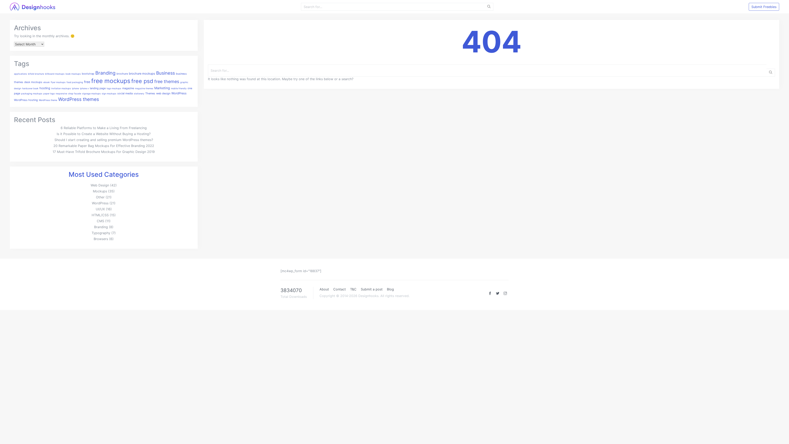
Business (165, 73)
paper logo (49, 93)
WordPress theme (48, 100)
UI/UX (100, 209)
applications (20, 74)
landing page (98, 88)
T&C (353, 289)
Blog (390, 289)
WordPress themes (78, 99)
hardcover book (30, 88)
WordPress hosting (26, 100)
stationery (139, 93)
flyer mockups (58, 82)
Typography (101, 233)
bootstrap (88, 73)
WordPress (179, 93)
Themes (150, 93)
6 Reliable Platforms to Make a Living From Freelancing (104, 128)
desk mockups (33, 82)
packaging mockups (31, 93)
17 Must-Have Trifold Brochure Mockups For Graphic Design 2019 (104, 152)
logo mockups (114, 88)
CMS (100, 221)
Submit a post (372, 289)
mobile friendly (179, 88)
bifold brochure (36, 74)
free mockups (110, 80)
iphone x (84, 88)
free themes (166, 81)
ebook (46, 82)
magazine (128, 88)
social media (125, 93)
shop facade (74, 93)
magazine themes (144, 88)
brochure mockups (142, 73)
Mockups (100, 191)
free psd (142, 81)
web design (163, 93)
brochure (122, 73)
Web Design (100, 185)
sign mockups (109, 93)
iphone (75, 88)
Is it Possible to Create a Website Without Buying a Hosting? (104, 134)
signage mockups (91, 93)
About (324, 289)
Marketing (162, 88)
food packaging (75, 82)
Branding (105, 73)
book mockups (73, 74)
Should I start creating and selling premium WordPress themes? (103, 140)
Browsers (101, 239)
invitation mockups (61, 88)
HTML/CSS (100, 215)
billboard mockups (55, 74)
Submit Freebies (763, 7)
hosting (44, 88)
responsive (61, 93)
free (87, 82)
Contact (339, 289)
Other (100, 197)
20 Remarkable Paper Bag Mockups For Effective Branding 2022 (103, 146)
